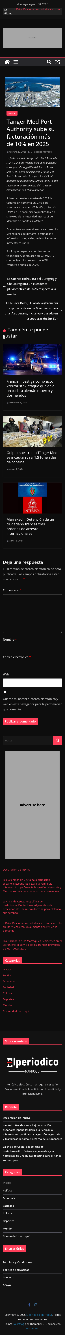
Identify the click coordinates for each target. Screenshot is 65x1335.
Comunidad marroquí (16, 1011)
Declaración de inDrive (16, 869)
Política (7, 975)
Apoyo (7, 1285)
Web (6, 674)
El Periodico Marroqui (41, 151)
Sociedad (8, 987)
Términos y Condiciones (17, 1262)
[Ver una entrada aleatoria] (57, 62)
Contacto (8, 1277)
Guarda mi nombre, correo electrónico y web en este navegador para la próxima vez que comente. (32, 704)
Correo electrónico (17, 657)
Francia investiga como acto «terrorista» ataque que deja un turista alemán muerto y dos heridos (30, 388)
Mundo (7, 1005)
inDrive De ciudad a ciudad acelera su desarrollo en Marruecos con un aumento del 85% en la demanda (32, 926)
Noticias (12, 113)
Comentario (12, 590)
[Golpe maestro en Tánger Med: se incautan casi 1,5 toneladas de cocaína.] (32, 418)
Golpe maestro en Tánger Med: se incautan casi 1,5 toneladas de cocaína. (32, 457)
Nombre (10, 640)
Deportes (8, 999)
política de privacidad (16, 1270)
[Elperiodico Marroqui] (7, 62)
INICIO (7, 969)
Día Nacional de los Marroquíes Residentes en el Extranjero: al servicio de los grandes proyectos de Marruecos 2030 (32, 944)
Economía (9, 981)
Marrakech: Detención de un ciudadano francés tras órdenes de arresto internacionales (30, 526)
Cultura (7, 993)
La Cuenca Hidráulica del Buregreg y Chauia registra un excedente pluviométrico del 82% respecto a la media (32, 286)
